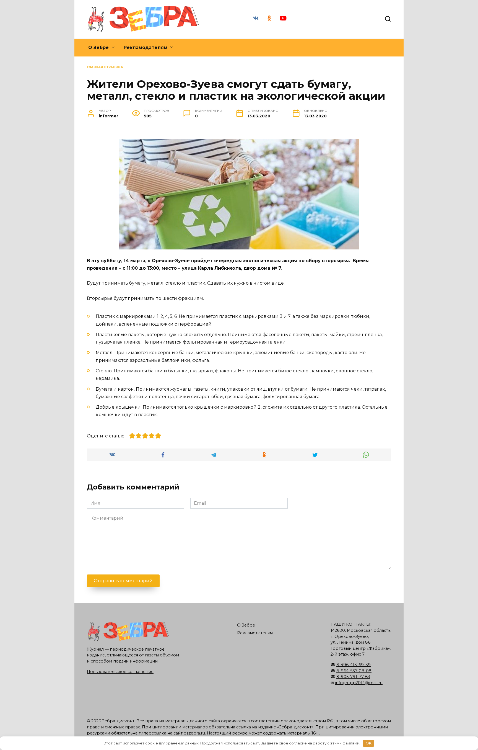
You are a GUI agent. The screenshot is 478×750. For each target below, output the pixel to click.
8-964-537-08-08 (354, 670)
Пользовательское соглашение (120, 671)
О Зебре (98, 47)
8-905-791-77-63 (353, 676)
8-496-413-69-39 (353, 664)
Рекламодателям (145, 47)
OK (369, 743)
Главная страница (105, 67)
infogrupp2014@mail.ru (359, 682)
